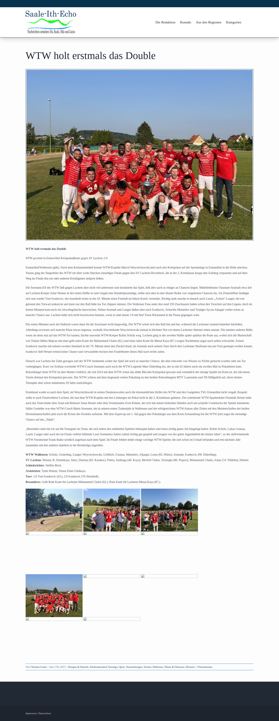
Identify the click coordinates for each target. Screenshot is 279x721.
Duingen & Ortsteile (78, 666)
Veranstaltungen (134, 666)
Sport (122, 666)
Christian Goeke (38, 666)
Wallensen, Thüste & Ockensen (168, 666)
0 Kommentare (204, 666)
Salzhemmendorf (98, 666)
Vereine (147, 666)
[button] (247, 22)
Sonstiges (113, 666)
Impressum (31, 713)
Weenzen (190, 666)
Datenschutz (44, 713)
